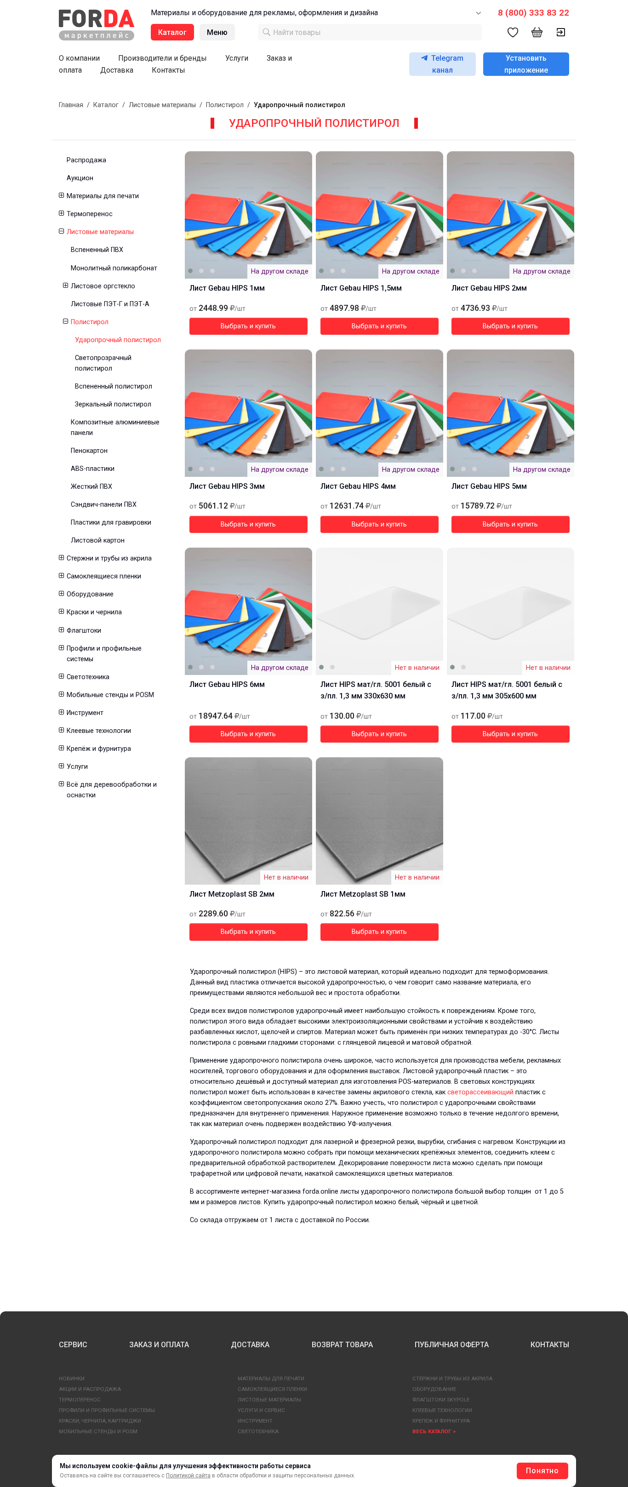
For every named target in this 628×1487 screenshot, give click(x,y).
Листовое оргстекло (103, 286)
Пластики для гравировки (111, 522)
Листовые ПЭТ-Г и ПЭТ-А (110, 304)
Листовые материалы (162, 105)
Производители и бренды (162, 58)
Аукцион (80, 178)
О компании (79, 58)
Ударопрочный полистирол (118, 340)
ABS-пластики (92, 469)
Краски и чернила (94, 612)
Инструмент (85, 713)
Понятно (542, 1470)
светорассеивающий (480, 1092)
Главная (71, 105)
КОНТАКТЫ (550, 1344)
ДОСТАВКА (250, 1344)
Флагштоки (84, 631)
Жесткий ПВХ (91, 487)
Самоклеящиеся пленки (104, 576)
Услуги (236, 58)
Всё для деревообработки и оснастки (112, 790)
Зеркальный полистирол (113, 404)
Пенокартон (89, 451)
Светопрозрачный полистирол (103, 363)
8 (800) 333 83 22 (533, 12)
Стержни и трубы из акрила (109, 558)
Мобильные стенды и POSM (110, 695)
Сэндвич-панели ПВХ (104, 505)
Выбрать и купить (248, 326)
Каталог (106, 105)
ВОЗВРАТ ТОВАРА (342, 1344)
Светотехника (88, 677)
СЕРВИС (73, 1344)
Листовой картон (98, 540)
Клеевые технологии (99, 731)
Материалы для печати (103, 196)
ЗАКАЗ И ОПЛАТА (159, 1344)
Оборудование (90, 594)
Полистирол (225, 105)
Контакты (168, 70)
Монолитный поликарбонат (114, 268)
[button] (61, 196)
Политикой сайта (188, 1475)
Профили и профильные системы (104, 654)
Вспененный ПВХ (97, 250)
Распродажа (86, 160)
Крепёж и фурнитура (99, 749)
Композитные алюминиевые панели (115, 427)
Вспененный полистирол (113, 386)
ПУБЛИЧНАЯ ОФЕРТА (452, 1344)
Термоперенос (90, 214)
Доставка (116, 70)
